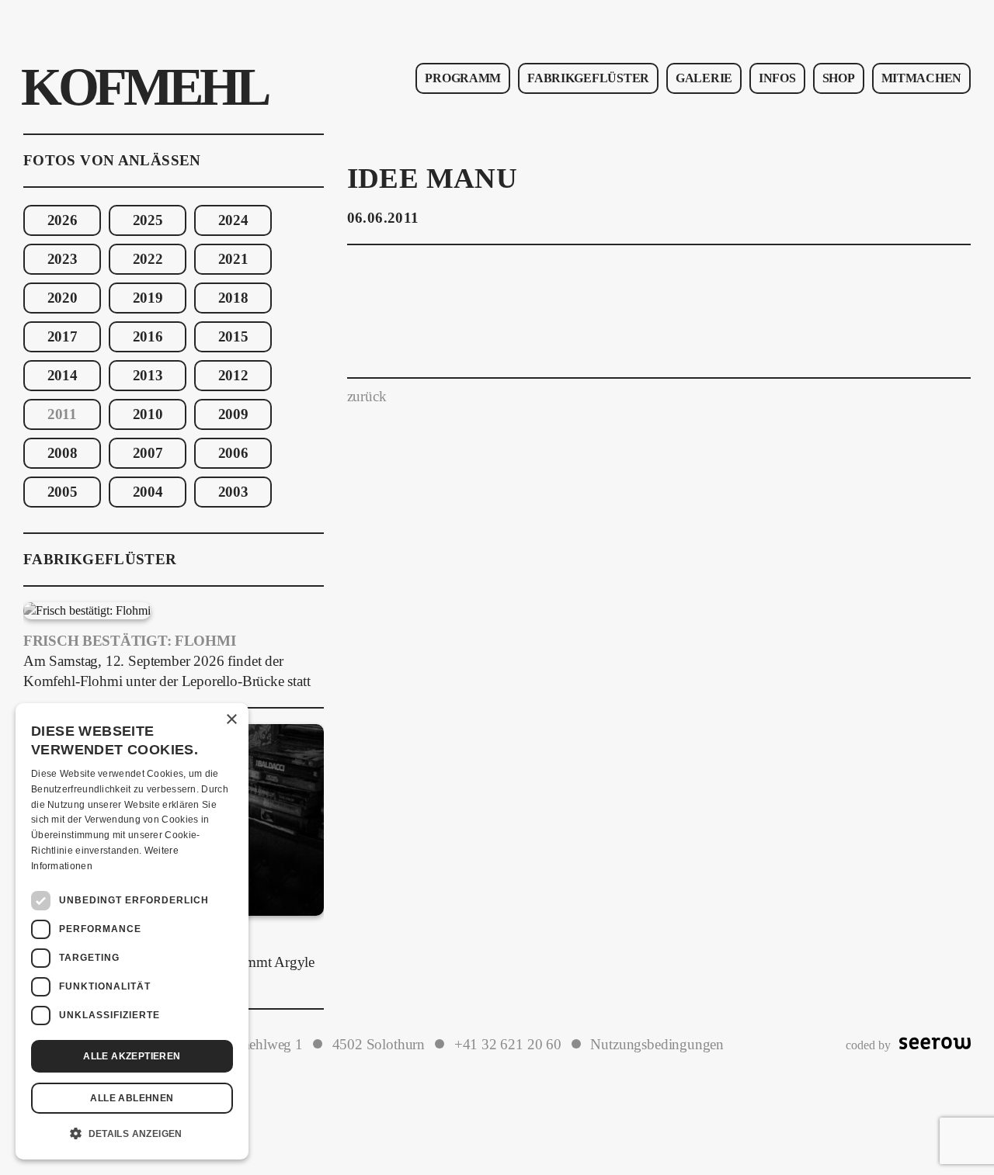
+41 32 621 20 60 (507, 1044)
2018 (233, 298)
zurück (367, 396)
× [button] (231, 720)
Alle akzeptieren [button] (131, 1056)
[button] (132, 1134)
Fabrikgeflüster (588, 78)
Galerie (704, 78)
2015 (233, 337)
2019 (148, 298)
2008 (62, 453)
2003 (233, 492)
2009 (233, 414)
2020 (62, 298)
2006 (233, 453)
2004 (148, 492)
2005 (62, 492)
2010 (148, 414)
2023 (62, 259)
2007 (148, 453)
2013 (148, 375)
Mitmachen (921, 78)
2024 (233, 220)
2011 (62, 414)
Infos (777, 78)
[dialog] (132, 931)
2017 (62, 337)
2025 (148, 220)
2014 (62, 375)
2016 (148, 337)
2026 (62, 220)
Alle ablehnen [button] (131, 1098)
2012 (233, 375)
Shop (838, 78)
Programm (463, 78)
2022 (148, 259)
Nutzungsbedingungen (657, 1044)
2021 (233, 259)
